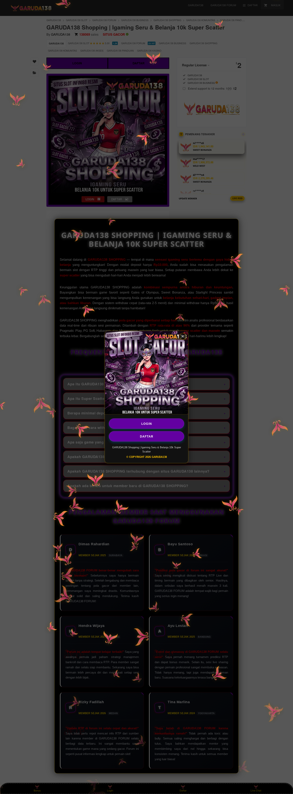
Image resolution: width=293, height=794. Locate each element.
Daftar (146, 436)
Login (146, 423)
